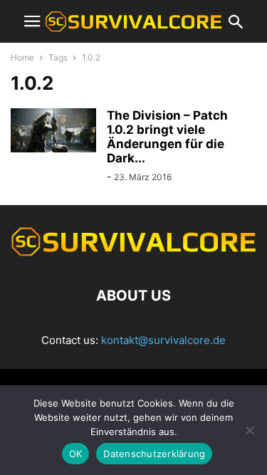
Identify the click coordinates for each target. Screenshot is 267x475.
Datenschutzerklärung (154, 453)
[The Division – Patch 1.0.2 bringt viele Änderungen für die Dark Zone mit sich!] (53, 130)
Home (22, 57)
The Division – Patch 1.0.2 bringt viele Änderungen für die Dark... (167, 136)
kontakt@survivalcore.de (163, 340)
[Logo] (133, 252)
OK (76, 453)
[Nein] (249, 430)
